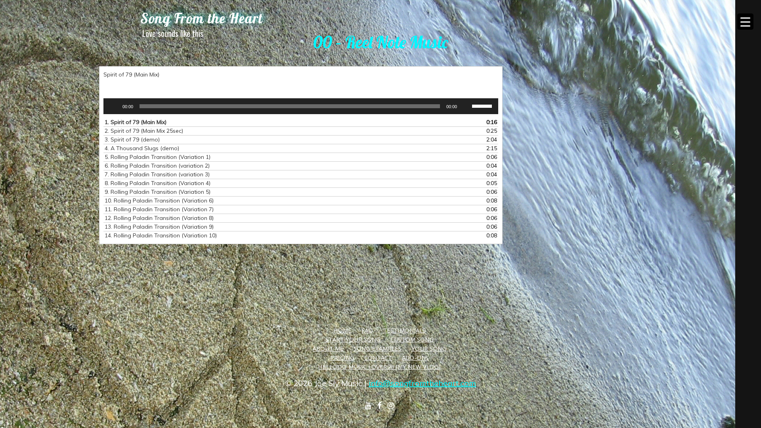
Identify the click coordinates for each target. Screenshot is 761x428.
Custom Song (412, 339)
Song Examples (378, 348)
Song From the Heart (201, 18)
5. (157, 156)
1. (135, 122)
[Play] (114, 106)
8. (157, 183)
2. (144, 130)
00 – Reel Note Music (380, 42)
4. (142, 148)
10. (159, 200)
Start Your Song (352, 339)
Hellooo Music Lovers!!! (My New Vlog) (379, 367)
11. (159, 209)
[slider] (483, 105)
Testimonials (404, 330)
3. (132, 139)
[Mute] (466, 106)
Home (342, 330)
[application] (300, 106)
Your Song (428, 348)
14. (161, 235)
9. (157, 191)
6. (157, 165)
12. (159, 218)
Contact (378, 357)
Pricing (342, 357)
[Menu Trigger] (745, 21)
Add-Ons (415, 357)
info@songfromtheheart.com (422, 383)
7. (157, 174)
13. (159, 226)
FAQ (367, 330)
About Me (328, 348)
